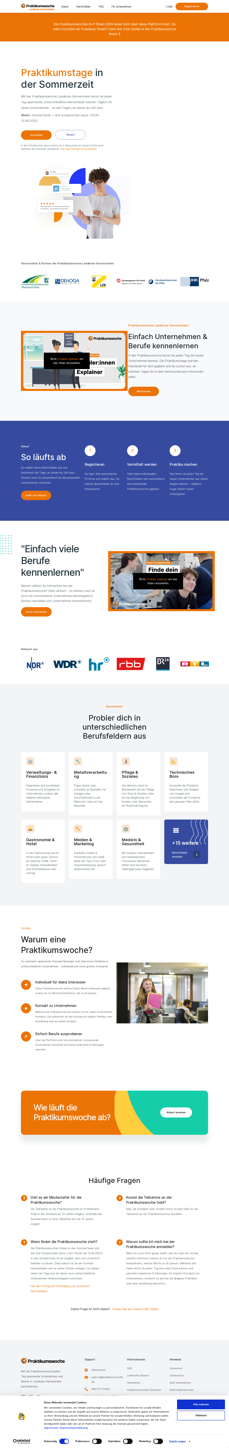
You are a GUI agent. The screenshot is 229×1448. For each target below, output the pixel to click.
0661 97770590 (100, 1389)
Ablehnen (201, 1415)
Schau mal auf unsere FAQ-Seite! (135, 1309)
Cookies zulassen (68, 359)
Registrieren (191, 6)
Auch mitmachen (36, 611)
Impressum (51, 1427)
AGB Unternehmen (180, 1382)
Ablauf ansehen (176, 1112)
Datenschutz (177, 1375)
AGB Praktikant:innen (182, 1389)
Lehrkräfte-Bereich (138, 1375)
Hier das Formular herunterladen (79, 148)
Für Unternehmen (121, 6)
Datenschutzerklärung (74, 1427)
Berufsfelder (83, 6)
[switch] (97, 1441)
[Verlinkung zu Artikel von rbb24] (130, 664)
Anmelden (36, 135)
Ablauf (64, 6)
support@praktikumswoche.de (107, 1379)
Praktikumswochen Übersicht (144, 1389)
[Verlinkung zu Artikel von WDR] (66, 664)
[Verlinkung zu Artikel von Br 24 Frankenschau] (162, 664)
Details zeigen (177, 1441)
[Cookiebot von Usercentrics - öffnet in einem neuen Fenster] (21, 1441)
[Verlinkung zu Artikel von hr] (98, 664)
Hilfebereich (98, 1369)
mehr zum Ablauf (36, 495)
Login (169, 6)
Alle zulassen (201, 1404)
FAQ (101, 6)
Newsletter (133, 1382)
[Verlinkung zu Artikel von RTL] (194, 664)
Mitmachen (144, 391)
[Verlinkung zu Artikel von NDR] (35, 664)
